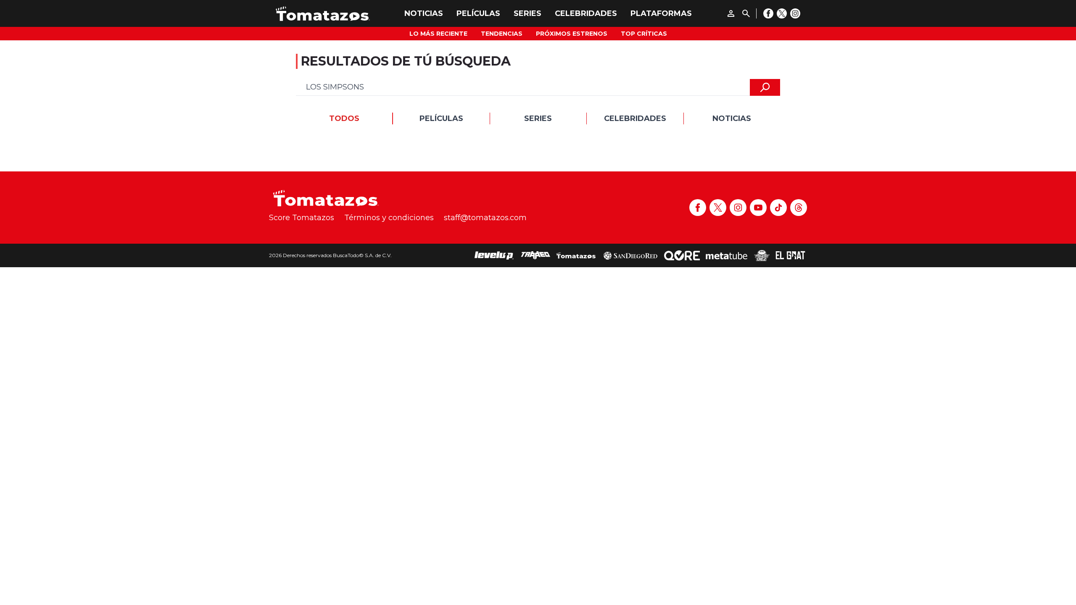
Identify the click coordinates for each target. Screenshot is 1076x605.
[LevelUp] (494, 255)
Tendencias (501, 33)
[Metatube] (726, 255)
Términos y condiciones (389, 217)
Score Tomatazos (301, 217)
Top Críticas (644, 33)
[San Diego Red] (630, 255)
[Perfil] (731, 13)
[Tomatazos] (323, 13)
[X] (782, 13)
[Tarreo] (535, 255)
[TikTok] (778, 207)
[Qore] (682, 255)
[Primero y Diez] (761, 255)
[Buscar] (746, 13)
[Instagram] (795, 13)
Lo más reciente (438, 33)
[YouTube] (758, 207)
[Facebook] (768, 13)
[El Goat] (790, 255)
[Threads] (798, 207)
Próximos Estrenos (571, 33)
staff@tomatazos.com (485, 217)
